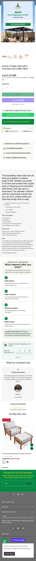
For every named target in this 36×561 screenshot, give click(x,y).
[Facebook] (14, 494)
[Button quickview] (31, 444)
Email (6, 483)
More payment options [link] (18, 104)
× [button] (32, 545)
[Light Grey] (7, 462)
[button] (18, 95)
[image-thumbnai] (4, 56)
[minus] (4, 88)
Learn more (9, 554)
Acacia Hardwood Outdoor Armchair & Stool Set (16, 453)
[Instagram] (18, 494)
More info (18, 357)
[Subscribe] (31, 516)
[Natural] (4, 462)
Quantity (5, 84)
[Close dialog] (33, 3)
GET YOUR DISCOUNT (18, 24)
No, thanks (18, 30)
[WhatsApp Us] (5, 541)
